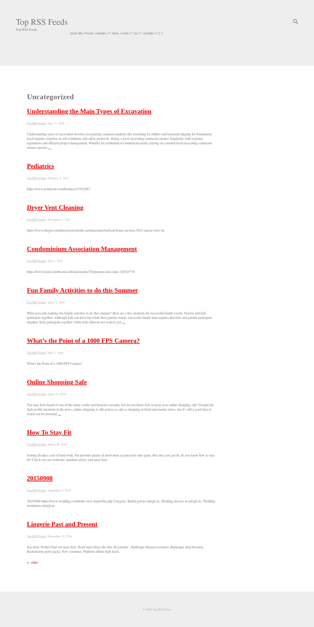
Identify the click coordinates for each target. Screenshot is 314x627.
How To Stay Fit (49, 432)
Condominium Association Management (82, 248)
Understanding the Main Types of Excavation (89, 111)
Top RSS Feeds (42, 21)
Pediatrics (40, 165)
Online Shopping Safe (57, 381)
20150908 (40, 478)
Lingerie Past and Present (62, 524)
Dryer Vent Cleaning (55, 207)
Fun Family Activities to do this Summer (82, 290)
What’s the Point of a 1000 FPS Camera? (83, 340)
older (32, 562)
